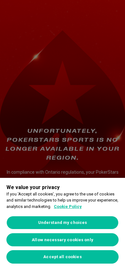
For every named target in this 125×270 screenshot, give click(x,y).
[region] (62, 224)
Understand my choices (62, 222)
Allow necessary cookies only (62, 239)
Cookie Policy (68, 206)
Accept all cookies (62, 256)
